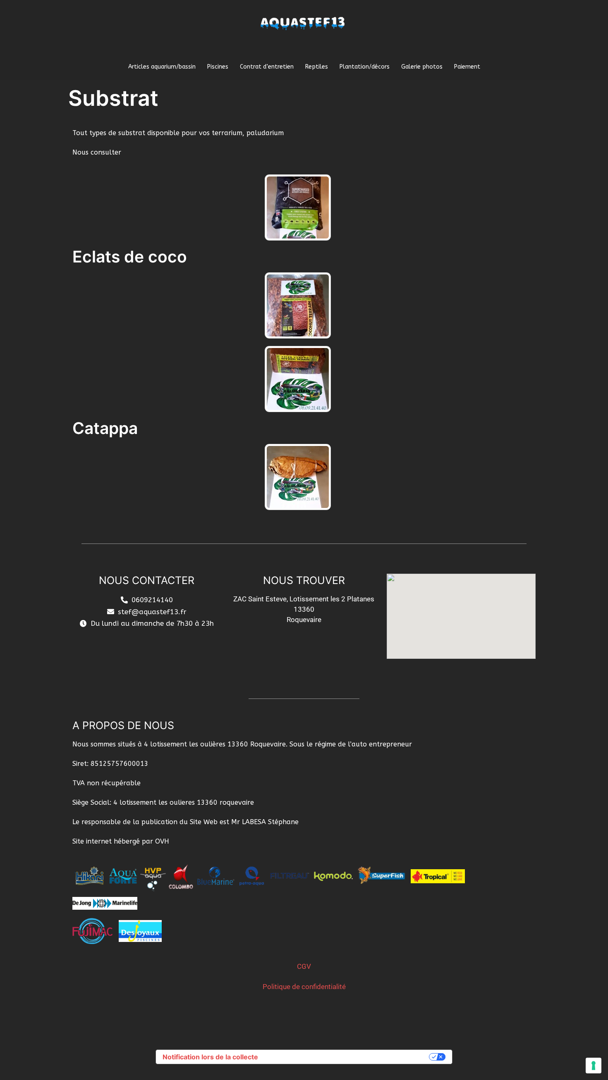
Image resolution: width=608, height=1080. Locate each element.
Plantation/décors (365, 66)
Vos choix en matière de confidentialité (348, 1057)
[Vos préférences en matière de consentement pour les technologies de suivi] (593, 1065)
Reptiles (316, 66)
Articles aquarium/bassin (162, 66)
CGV (304, 966)
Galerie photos (422, 66)
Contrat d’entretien (267, 66)
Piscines (217, 66)
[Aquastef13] (304, 32)
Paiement (467, 66)
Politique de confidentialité (304, 986)
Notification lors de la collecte (210, 1057)
